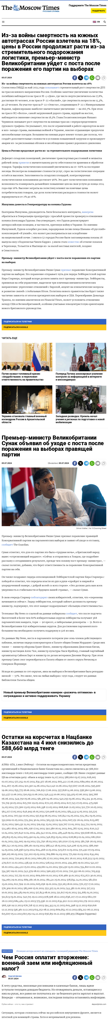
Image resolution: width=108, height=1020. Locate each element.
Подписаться (54, 530)
